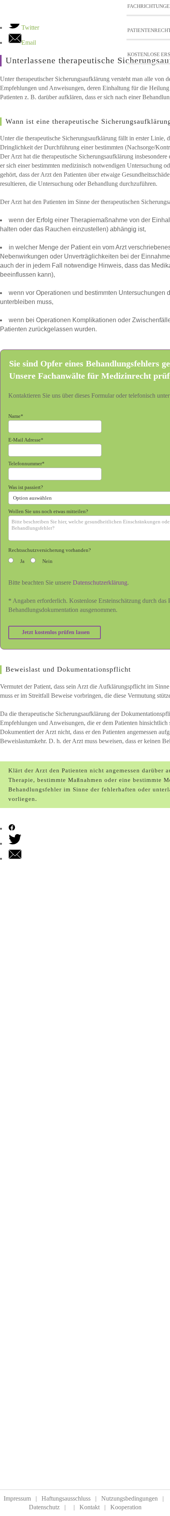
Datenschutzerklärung (100, 582)
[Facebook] (12, 828)
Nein (47, 561)
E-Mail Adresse (25, 440)
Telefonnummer (26, 463)
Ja (22, 561)
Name (15, 416)
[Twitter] (15, 843)
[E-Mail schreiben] (15, 858)
